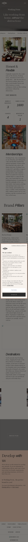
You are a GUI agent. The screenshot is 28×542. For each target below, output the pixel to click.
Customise (14, 290)
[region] (14, 271)
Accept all (14, 294)
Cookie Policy (10, 285)
